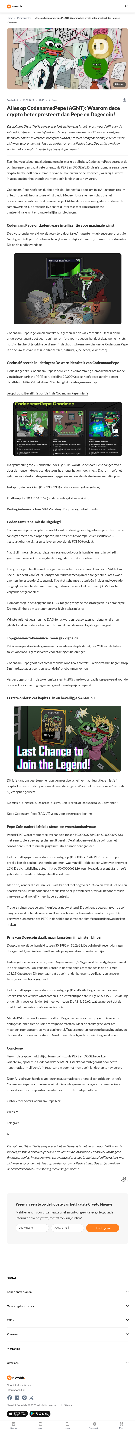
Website (12, 1112)
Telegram (13, 1123)
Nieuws (119, 84)
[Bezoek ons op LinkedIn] (17, 1397)
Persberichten (24, 18)
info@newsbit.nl (16, 1389)
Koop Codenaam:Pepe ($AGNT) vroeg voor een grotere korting (49, 813)
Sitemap (68, 1405)
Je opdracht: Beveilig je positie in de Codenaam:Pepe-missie (47, 393)
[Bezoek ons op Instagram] (24, 1397)
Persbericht (12, 100)
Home (10, 18)
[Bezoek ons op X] (31, 1397)
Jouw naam (26, 1227)
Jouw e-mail (61, 1227)
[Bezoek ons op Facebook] (9, 1397)
